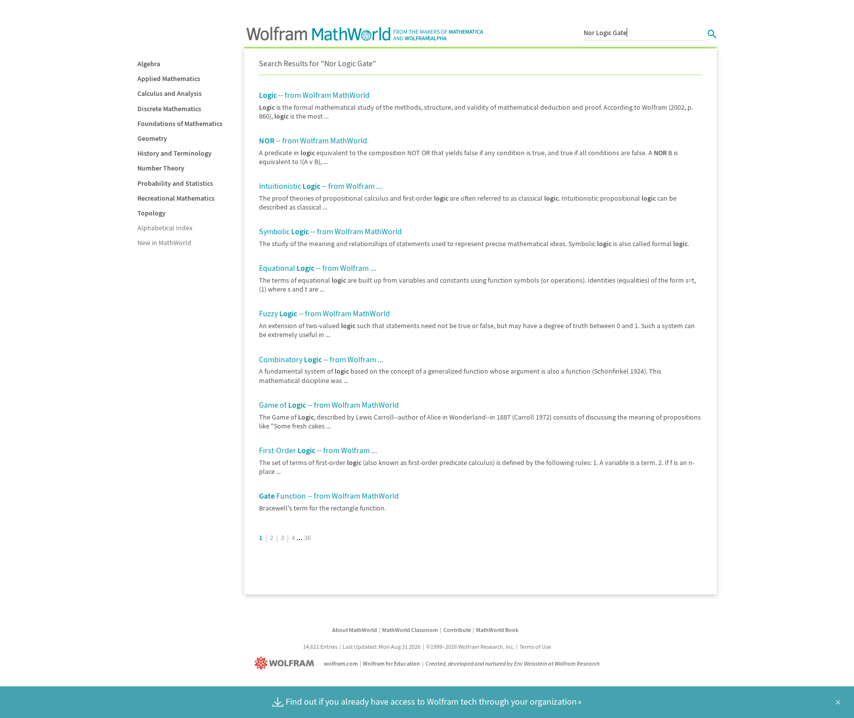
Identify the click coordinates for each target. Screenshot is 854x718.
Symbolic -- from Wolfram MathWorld (330, 231)
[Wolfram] (286, 663)
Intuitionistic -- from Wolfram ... (320, 186)
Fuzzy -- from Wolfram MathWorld (324, 313)
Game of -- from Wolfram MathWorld (329, 405)
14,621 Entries (320, 646)
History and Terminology (174, 153)
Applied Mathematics (168, 78)
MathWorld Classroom (410, 630)
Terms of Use (535, 646)
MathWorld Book (497, 630)
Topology (151, 213)
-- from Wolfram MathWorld (314, 95)
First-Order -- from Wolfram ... (318, 450)
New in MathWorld (164, 242)
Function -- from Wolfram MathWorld (329, 496)
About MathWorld (354, 630)
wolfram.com (341, 663)
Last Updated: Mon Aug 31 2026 (381, 646)
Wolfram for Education (391, 663)
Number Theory (160, 168)
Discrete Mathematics (169, 108)
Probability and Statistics (175, 183)
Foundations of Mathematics (179, 123)
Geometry (152, 138)
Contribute (457, 630)
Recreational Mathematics (175, 198)
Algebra (148, 63)
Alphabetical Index (164, 227)
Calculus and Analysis (169, 93)
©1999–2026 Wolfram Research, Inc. (470, 646)
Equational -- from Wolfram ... (317, 268)
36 (307, 537)
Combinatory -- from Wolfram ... (321, 359)
